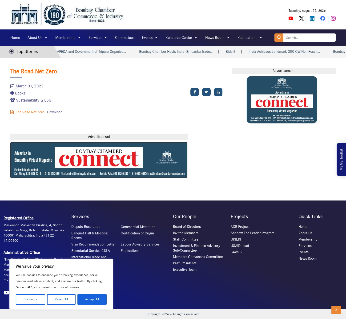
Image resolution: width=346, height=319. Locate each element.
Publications (247, 37)
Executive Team (185, 269)
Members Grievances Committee (198, 257)
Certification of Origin (137, 233)
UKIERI (236, 239)
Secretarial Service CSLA (90, 251)
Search (278, 37)
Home (15, 37)
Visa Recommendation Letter (93, 244)
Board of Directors (187, 227)
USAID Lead (240, 246)
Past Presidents (185, 263)
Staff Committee (185, 239)
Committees (124, 37)
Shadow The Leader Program (252, 233)
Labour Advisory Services (140, 244)
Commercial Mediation (138, 227)
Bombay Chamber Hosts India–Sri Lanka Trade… (171, 51)
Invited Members (185, 233)
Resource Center (178, 37)
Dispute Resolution (85, 227)
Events (147, 37)
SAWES (236, 252)
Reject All (61, 299)
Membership (65, 37)
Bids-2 (226, 51)
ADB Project (240, 227)
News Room (215, 37)
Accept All (92, 299)
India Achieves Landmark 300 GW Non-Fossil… (279, 51)
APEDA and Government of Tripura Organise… (86, 51)
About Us (35, 37)
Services (95, 37)
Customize (30, 299)
